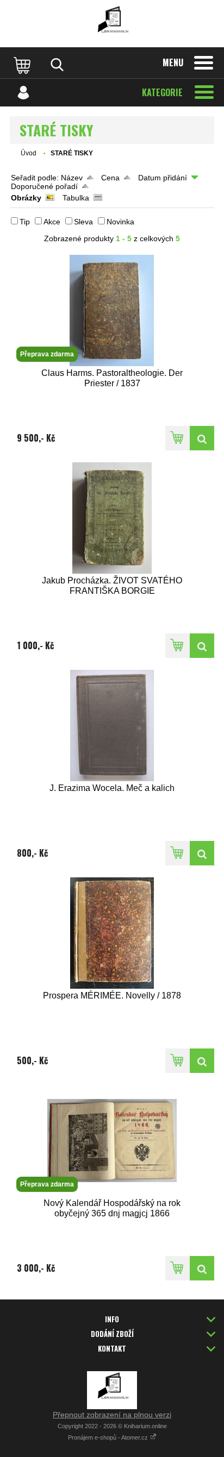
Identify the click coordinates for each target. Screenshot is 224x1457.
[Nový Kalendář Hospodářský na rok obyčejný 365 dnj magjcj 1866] (202, 1268)
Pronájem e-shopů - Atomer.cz (109, 1437)
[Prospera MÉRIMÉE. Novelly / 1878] (112, 933)
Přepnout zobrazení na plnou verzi (112, 1414)
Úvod (28, 153)
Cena (110, 177)
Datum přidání (162, 177)
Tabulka (76, 197)
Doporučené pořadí (44, 186)
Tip (25, 221)
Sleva (83, 221)
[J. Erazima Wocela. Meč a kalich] (112, 725)
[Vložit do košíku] (177, 438)
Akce (51, 221)
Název (72, 177)
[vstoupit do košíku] (23, 64)
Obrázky (26, 197)
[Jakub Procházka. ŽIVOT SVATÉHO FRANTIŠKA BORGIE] (112, 518)
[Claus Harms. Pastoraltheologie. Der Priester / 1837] (202, 438)
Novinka (120, 221)
